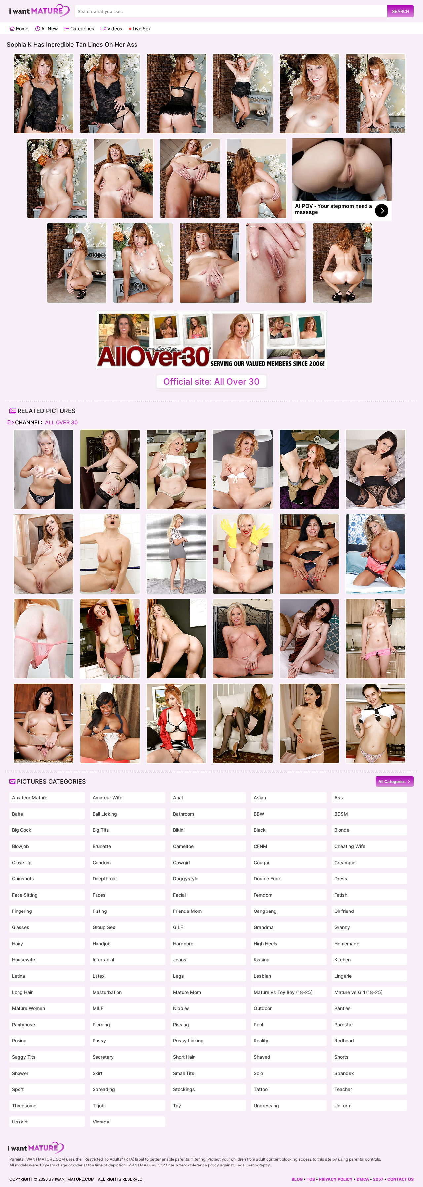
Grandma (264, 927)
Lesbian (262, 976)
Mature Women (28, 1008)
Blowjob (20, 846)
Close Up (22, 862)
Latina (18, 976)
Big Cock (21, 830)
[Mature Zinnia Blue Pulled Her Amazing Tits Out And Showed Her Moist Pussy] (110, 638)
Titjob (99, 1105)
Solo (258, 1073)
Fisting (100, 911)
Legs (178, 976)
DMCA (363, 1179)
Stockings (184, 1089)
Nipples (181, 1008)
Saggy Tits (24, 1057)
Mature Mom (187, 992)
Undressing (266, 1105)
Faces (99, 895)
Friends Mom (187, 911)
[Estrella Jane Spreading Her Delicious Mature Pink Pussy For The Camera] (309, 554)
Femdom (263, 895)
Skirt (97, 1073)
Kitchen (342, 959)
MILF (98, 1008)
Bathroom (183, 814)
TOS (311, 1179)
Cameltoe (183, 846)
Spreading (104, 1089)
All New (49, 28)
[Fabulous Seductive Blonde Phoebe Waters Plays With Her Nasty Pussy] (243, 723)
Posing (19, 1040)
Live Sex (141, 28)
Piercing (101, 1024)
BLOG (297, 1179)
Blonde (341, 830)
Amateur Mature (29, 797)
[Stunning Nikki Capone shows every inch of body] (375, 554)
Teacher (343, 1089)
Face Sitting (25, 895)
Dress (340, 878)
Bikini (178, 830)
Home (21, 28)
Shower (20, 1073)
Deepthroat (105, 878)
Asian (260, 797)
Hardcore (183, 943)
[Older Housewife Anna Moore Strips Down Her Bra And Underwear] (176, 469)
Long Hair (22, 992)
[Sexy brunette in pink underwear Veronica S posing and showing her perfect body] (43, 554)
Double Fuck (267, 878)
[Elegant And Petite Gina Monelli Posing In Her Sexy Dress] (243, 469)
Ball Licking (105, 814)
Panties (342, 1008)
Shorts (341, 1057)
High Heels (265, 943)
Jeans (179, 959)
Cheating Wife (349, 846)
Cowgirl (181, 862)
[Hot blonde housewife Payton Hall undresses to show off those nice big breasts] (243, 638)
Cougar (262, 862)
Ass (338, 797)
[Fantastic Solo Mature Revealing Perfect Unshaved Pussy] (176, 554)
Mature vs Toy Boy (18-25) (283, 992)
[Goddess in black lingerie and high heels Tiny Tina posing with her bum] (375, 469)
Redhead (344, 1040)
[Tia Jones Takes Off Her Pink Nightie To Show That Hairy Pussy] (43, 638)
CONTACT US (400, 1179)
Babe (17, 814)
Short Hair (184, 1057)
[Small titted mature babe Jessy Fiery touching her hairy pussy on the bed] (43, 469)
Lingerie (343, 976)
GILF (178, 927)
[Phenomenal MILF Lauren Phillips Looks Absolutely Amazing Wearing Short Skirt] (176, 723)
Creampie (344, 862)
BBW (259, 814)
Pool (258, 1024)
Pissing (181, 1024)
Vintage (101, 1121)
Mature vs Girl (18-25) (358, 992)
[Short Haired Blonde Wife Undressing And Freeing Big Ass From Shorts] (375, 638)
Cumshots (23, 878)
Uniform (342, 1105)
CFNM (260, 846)
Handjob (102, 943)
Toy (177, 1105)
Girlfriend (344, 911)
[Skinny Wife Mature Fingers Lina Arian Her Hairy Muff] (309, 723)
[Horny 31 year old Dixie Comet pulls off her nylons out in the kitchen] (43, 723)
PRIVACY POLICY (336, 1179)
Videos (114, 28)
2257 (378, 1179)
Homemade (346, 943)
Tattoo (261, 1089)
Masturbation (107, 992)
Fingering (22, 911)
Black (260, 830)
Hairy (17, 943)
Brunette (102, 846)
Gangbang (265, 911)
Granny (342, 927)
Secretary (103, 1057)
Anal (178, 797)
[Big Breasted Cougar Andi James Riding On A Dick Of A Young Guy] (309, 469)
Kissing (262, 959)
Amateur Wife (107, 797)
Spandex (344, 1073)
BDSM (341, 814)
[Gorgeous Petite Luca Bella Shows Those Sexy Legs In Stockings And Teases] (110, 469)
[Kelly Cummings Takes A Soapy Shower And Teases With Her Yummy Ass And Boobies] (110, 554)
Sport (18, 1089)
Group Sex (104, 927)
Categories (81, 28)
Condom (102, 862)
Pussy (99, 1040)
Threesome (24, 1105)
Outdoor (263, 1008)
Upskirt (20, 1121)
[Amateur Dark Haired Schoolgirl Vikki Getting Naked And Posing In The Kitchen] (375, 723)
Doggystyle (185, 878)
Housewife (23, 959)
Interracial (103, 959)
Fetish (340, 895)
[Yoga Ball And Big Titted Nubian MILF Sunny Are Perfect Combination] (110, 723)
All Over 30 (61, 422)
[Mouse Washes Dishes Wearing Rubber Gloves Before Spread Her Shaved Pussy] (243, 554)
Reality (261, 1040)
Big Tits (101, 830)
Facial (179, 895)
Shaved (262, 1057)
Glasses (20, 927)
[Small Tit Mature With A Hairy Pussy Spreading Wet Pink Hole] (309, 638)
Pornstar (343, 1024)
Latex (99, 976)
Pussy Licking (188, 1040)
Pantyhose (23, 1024)
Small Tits (183, 1073)
